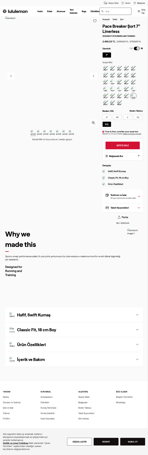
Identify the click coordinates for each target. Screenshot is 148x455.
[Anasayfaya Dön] (15, 11)
